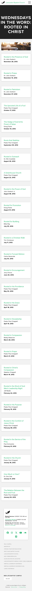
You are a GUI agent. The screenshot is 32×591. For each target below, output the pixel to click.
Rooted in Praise (10, 73)
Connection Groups (10, 519)
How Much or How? (11, 474)
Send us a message (10, 525)
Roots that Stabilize (11, 140)
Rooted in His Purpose (13, 405)
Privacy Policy (22, 587)
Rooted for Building (11, 222)
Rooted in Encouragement (14, 270)
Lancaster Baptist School (11, 554)
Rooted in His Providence (14, 287)
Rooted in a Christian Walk (14, 238)
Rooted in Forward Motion (14, 254)
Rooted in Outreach (11, 157)
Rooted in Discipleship (13, 319)
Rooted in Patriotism (12, 89)
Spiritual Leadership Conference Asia (14, 566)
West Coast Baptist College (11, 551)
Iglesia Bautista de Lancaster (12, 558)
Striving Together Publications (12, 549)
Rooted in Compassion (13, 335)
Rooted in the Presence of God (16, 57)
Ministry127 (7, 546)
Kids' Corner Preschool (10, 556)
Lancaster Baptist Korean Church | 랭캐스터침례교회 (16, 561)
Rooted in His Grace (12, 303)
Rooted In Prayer (10, 351)
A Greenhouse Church (12, 173)
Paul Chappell (8, 544)
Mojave (8, 578)
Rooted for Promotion (12, 205)
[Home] (3, 2)
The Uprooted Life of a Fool (14, 106)
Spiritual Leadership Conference (13, 563)
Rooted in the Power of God (15, 189)
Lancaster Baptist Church (15, 2)
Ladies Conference (9, 568)
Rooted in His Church (12, 458)
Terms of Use (14, 587)
